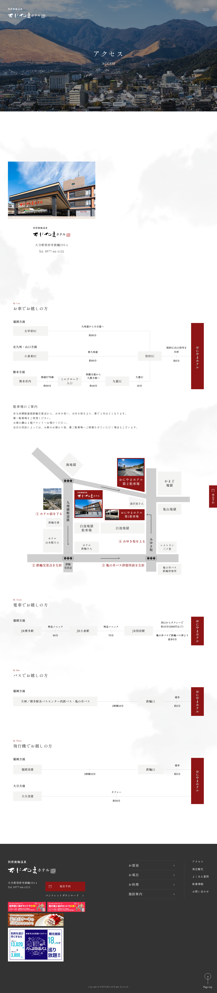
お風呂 (134, 875)
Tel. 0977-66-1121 (19, 887)
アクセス (197, 862)
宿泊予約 (212, 498)
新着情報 (197, 884)
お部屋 (134, 865)
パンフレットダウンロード (62, 895)
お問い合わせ (200, 891)
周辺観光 (197, 869)
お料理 (134, 885)
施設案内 (135, 894)
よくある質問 (200, 877)
